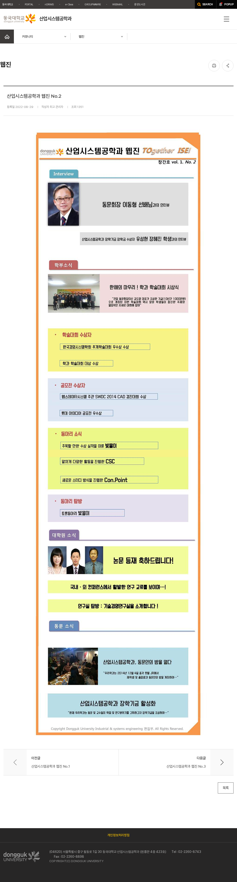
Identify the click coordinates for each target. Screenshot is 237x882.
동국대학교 (7, 4)
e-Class (69, 4)
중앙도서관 (139, 4)
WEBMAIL (117, 4)
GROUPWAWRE (92, 4)
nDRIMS (49, 4)
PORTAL (29, 4)
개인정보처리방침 (118, 835)
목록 (226, 788)
